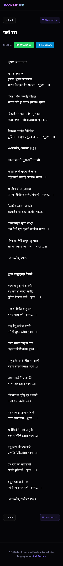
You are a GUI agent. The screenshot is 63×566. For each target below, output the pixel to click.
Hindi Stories (39, 556)
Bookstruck (14, 5)
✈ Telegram (45, 45)
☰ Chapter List (50, 20)
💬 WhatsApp (23, 45)
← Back (9, 20)
